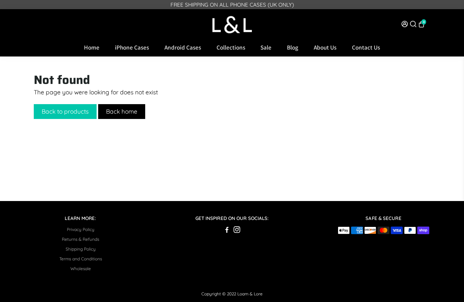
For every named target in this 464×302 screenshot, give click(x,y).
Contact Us (366, 47)
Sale (265, 47)
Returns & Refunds (80, 239)
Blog (292, 47)
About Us (325, 47)
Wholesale (80, 268)
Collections (231, 47)
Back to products (65, 111)
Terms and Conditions (80, 258)
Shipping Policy (81, 249)
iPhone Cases (132, 47)
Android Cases (182, 47)
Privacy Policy (80, 229)
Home (91, 47)
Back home (121, 111)
